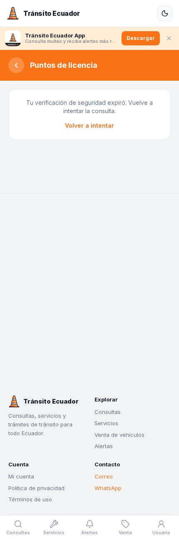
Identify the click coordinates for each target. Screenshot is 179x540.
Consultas (107, 412)
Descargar (141, 38)
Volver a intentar (89, 125)
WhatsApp (108, 488)
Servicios (106, 423)
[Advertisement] (89, 294)
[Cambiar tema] (164, 13)
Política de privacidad (36, 488)
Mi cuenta (21, 476)
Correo (103, 476)
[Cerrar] (169, 38)
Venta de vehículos (119, 434)
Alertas (103, 446)
